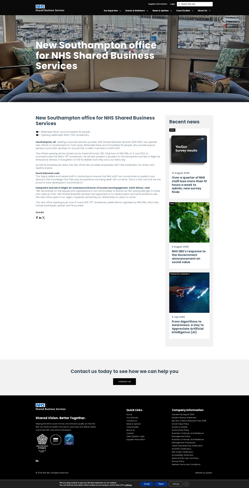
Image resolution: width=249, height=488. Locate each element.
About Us (202, 10)
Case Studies (183, 10)
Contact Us (124, 381)
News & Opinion (161, 10)
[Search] (179, 4)
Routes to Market (179, 427)
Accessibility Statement (182, 455)
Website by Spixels (203, 472)
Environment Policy (180, 430)
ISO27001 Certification (181, 449)
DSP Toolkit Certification (182, 452)
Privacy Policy (178, 461)
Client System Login (135, 436)
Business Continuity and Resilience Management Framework (188, 441)
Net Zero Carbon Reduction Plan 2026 (189, 420)
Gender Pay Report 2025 (183, 414)
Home (129, 414)
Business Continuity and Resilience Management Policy (188, 435)
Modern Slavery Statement (184, 417)
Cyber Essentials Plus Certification (187, 445)
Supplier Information (157, 4)
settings (128, 485)
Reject (161, 484)
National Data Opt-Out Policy (185, 458)
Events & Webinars (135, 10)
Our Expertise (111, 10)
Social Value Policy (180, 424)
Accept (147, 484)
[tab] (37, 217)
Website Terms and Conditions (186, 464)
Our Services (132, 417)
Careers (130, 433)
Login (172, 4)
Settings (175, 484)
